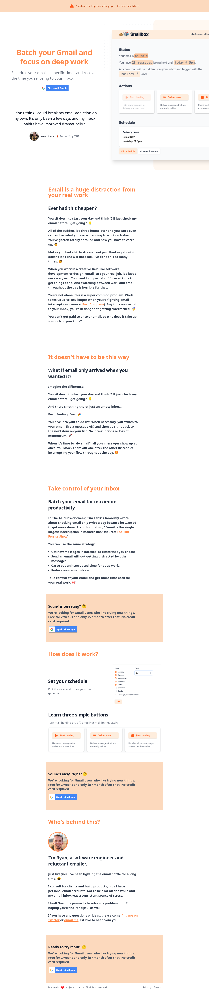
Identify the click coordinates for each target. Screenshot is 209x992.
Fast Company (93, 304)
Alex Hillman (48, 136)
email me (71, 920)
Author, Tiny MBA (69, 136)
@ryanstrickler (76, 987)
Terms (157, 987)
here (136, 6)
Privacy (147, 987)
